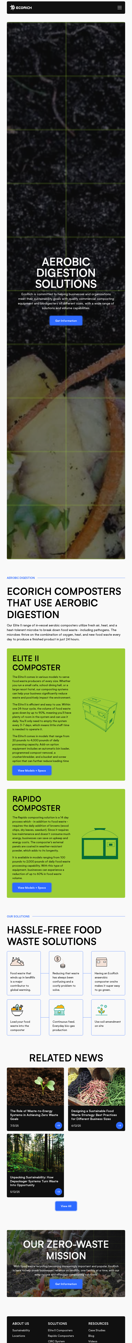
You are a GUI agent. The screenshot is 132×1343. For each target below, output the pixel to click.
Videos (92, 1341)
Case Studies (96, 1330)
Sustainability (21, 1330)
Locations (18, 1335)
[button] (119, 7)
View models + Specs (32, 770)
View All (66, 1206)
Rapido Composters (61, 1335)
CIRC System (56, 1341)
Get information (66, 320)
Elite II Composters (60, 1330)
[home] (21, 8)
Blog (91, 1335)
